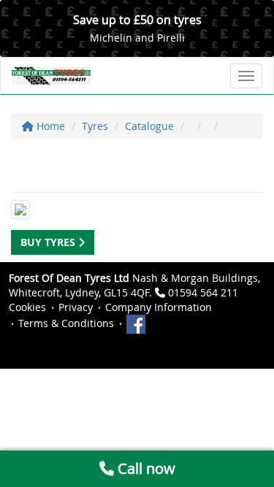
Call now (144, 468)
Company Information (158, 307)
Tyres (95, 126)
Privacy (75, 307)
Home (49, 126)
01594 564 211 (203, 292)
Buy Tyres (49, 242)
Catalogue (149, 126)
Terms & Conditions (66, 323)
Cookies (27, 307)
